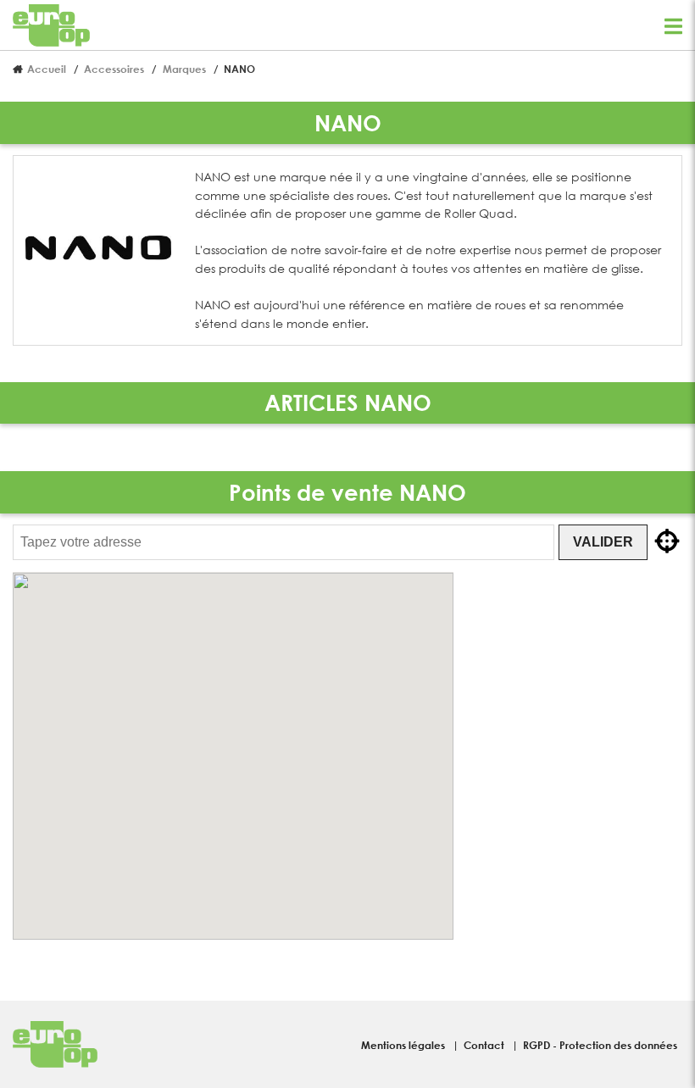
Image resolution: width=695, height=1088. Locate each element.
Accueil (46, 68)
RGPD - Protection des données (600, 1045)
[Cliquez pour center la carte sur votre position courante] (667, 542)
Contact (485, 1045)
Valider (603, 542)
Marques (184, 68)
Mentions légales (404, 1045)
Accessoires (114, 68)
